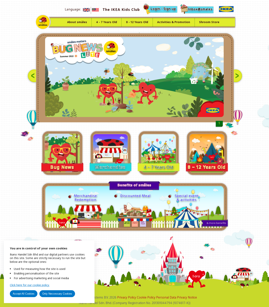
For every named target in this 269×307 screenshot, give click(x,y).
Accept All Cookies (23, 293)
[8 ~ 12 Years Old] (207, 153)
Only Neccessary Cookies (57, 293)
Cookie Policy (146, 297)
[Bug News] (63, 153)
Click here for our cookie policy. (29, 285)
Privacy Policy (126, 297)
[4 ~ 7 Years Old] (159, 153)
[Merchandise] (111, 153)
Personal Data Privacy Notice (176, 297)
